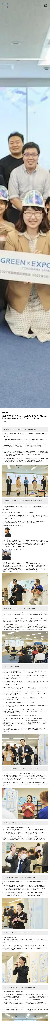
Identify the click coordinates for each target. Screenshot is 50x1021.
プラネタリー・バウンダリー (8, 451)
